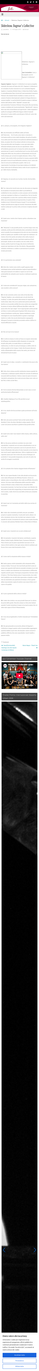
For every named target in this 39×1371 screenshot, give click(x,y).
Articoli (7, 20)
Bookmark (6, 642)
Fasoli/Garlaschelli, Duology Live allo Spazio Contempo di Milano (9, 648)
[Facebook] (33, 2)
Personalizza (19, 1361)
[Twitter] (30, 2)
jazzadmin (6, 29)
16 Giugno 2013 (16, 29)
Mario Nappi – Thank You (30, 645)
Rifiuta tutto (19, 1366)
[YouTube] (27, 2)
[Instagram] (36, 2)
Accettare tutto (19, 1355)
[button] (4, 1250)
